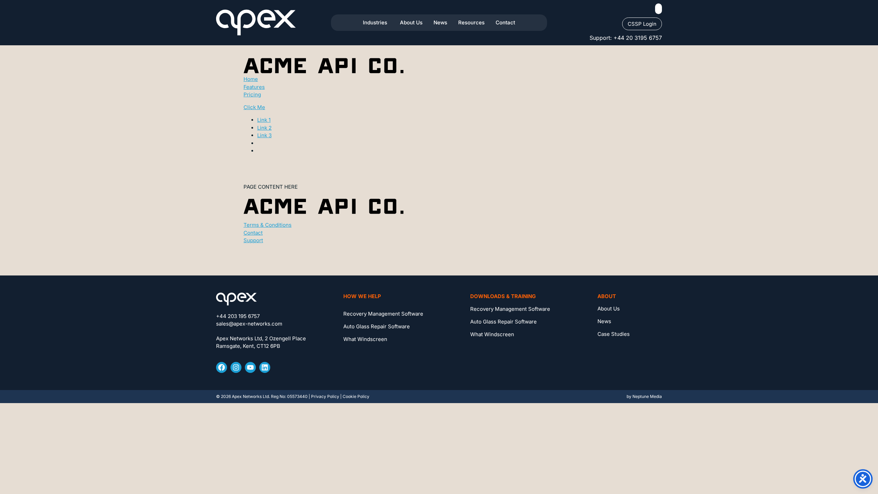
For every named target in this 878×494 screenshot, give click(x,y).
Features (254, 87)
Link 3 (264, 135)
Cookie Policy (356, 396)
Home (251, 79)
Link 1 (264, 120)
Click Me (254, 107)
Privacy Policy (325, 396)
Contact (253, 233)
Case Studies (613, 334)
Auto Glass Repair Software (376, 326)
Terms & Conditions (268, 225)
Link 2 (264, 128)
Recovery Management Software (383, 313)
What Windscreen (365, 339)
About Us (608, 308)
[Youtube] (250, 367)
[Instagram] (235, 367)
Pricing (252, 94)
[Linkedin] (264, 367)
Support (253, 240)
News (604, 321)
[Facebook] (221, 367)
